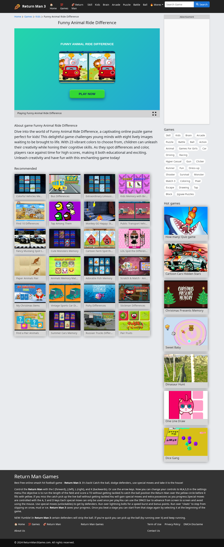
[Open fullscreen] (154, 113)
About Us (19, 530)
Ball (145, 4)
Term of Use (154, 524)
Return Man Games (92, 524)
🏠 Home (53, 6)
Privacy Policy (172, 524)
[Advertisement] (186, 71)
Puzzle (127, 4)
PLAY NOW (87, 94)
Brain (106, 4)
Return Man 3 (34, 6)
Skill (90, 4)
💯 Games (64, 6)
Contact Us (153, 530)
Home (17, 16)
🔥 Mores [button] (155, 4)
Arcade (116, 4)
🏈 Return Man (77, 6)
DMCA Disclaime (193, 524)
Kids (97, 4)
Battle (136, 4)
